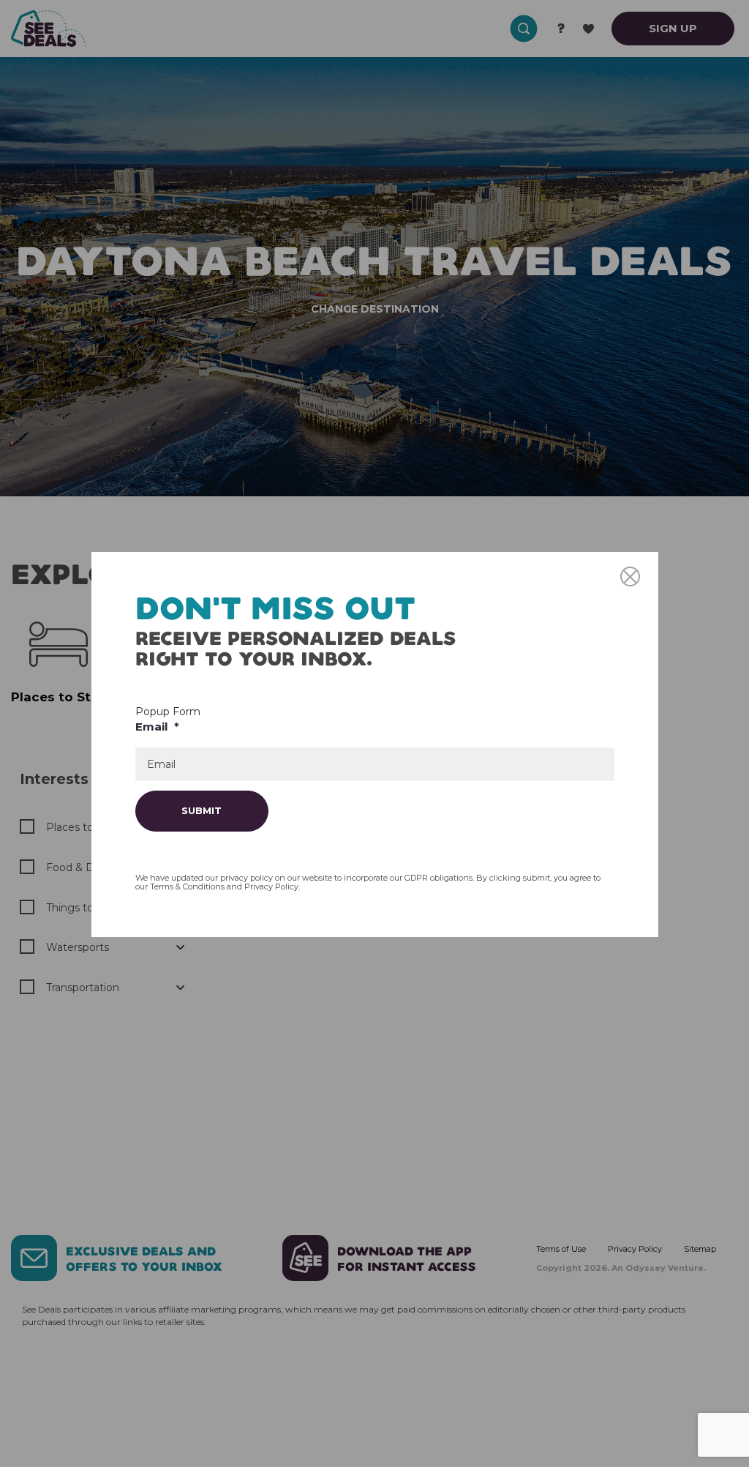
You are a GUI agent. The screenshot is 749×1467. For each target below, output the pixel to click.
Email (157, 727)
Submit (201, 810)
